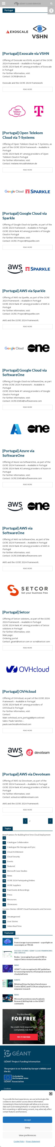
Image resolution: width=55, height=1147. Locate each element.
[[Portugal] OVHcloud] (28, 669)
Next (50, 821)
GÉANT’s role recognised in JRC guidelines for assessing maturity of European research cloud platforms (32, 971)
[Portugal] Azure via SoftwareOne (18, 453)
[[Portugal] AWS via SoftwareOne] (28, 506)
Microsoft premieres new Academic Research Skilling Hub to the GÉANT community (29, 1001)
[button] (51, 10)
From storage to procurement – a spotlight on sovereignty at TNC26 (33, 944)
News (16, 938)
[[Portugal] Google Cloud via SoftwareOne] (28, 348)
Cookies (7, 1088)
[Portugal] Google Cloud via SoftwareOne (25, 372)
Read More (27, 89)
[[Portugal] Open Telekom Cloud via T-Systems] (28, 110)
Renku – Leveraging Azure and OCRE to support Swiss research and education (30, 958)
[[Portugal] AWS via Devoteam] (28, 752)
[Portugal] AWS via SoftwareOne (17, 530)
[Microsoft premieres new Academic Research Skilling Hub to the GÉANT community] (8, 998)
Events (17, 980)
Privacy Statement (33, 1141)
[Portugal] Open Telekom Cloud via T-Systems (23, 135)
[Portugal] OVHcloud (19, 691)
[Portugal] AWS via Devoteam (26, 774)
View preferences (27, 1135)
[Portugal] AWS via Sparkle (24, 291)
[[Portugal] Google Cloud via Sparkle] (28, 191)
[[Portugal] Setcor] (28, 590)
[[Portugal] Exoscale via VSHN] (28, 31)
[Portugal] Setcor (16, 612)
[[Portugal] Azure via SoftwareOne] (28, 428)
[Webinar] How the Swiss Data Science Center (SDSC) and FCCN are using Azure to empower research (32, 986)
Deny (27, 1127)
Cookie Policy (19, 1141)
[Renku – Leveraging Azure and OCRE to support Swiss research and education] (8, 954)
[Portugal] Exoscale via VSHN (26, 53)
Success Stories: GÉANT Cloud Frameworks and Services (33, 952)
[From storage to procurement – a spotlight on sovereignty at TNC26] (8, 941)
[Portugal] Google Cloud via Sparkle (25, 215)
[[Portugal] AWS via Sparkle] (28, 268)
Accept (27, 1119)
